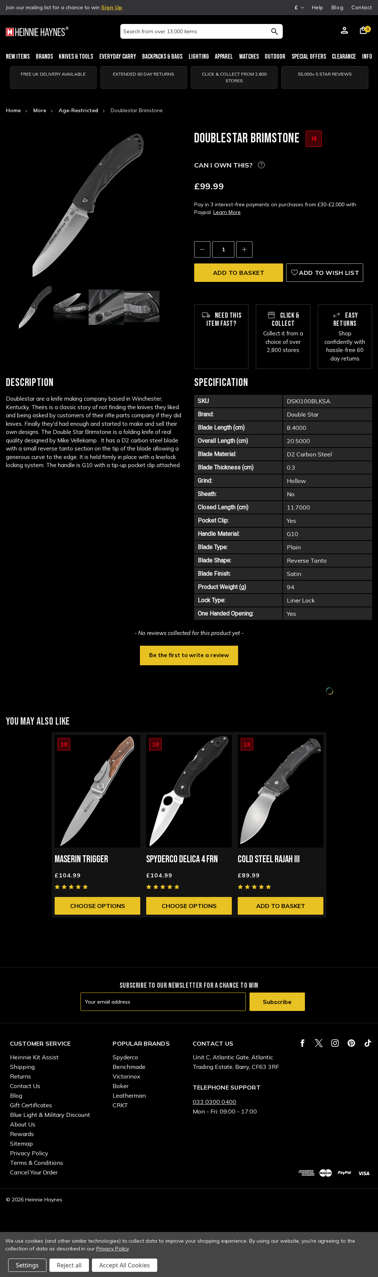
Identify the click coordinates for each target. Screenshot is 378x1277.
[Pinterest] (351, 1043)
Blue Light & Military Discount (50, 1114)
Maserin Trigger (81, 859)
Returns (20, 1076)
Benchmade (129, 1066)
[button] (189, 654)
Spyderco (125, 1057)
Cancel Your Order (34, 1172)
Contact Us (25, 1086)
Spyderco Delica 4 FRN (182, 859)
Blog (337, 7)
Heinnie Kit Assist (34, 1057)
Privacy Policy (29, 1153)
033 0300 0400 (214, 1101)
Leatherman (129, 1095)
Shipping (22, 1066)
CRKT (120, 1105)
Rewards (22, 1134)
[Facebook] (302, 1043)
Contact (361, 7)
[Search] (274, 31)
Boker (120, 1086)
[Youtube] (368, 1043)
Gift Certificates (31, 1105)
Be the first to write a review (189, 655)
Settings (27, 1265)
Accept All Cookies (124, 1265)
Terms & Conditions (36, 1162)
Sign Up (112, 7)
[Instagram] (335, 1043)
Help (317, 7)
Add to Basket (280, 906)
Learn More (227, 212)
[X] (319, 1043)
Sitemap (21, 1143)
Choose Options (97, 906)
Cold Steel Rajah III (269, 859)
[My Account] (344, 31)
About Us (22, 1124)
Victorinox (126, 1076)
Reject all (69, 1265)
